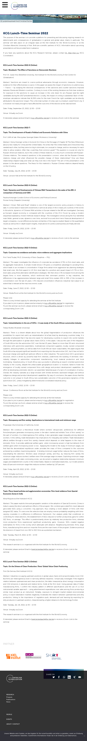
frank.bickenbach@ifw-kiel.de (42, 549)
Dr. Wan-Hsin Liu (72, 53)
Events (9, 719)
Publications (10, 699)
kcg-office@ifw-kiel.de (40, 118)
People (9, 714)
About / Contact (13, 724)
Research (10, 694)
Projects (9, 697)
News (8, 702)
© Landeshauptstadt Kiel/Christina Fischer (16, 21)
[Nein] (84, 736)
